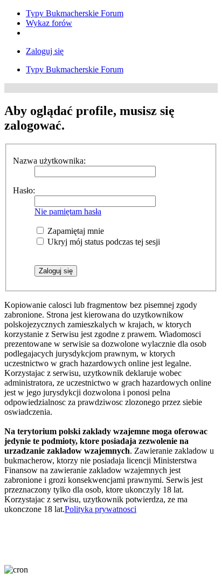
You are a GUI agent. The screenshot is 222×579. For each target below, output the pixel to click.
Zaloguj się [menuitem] (45, 51)
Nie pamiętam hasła (67, 211)
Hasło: (24, 190)
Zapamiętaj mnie (74, 230)
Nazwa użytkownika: (49, 160)
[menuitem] (74, 13)
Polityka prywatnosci (100, 509)
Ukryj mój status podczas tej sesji (102, 241)
